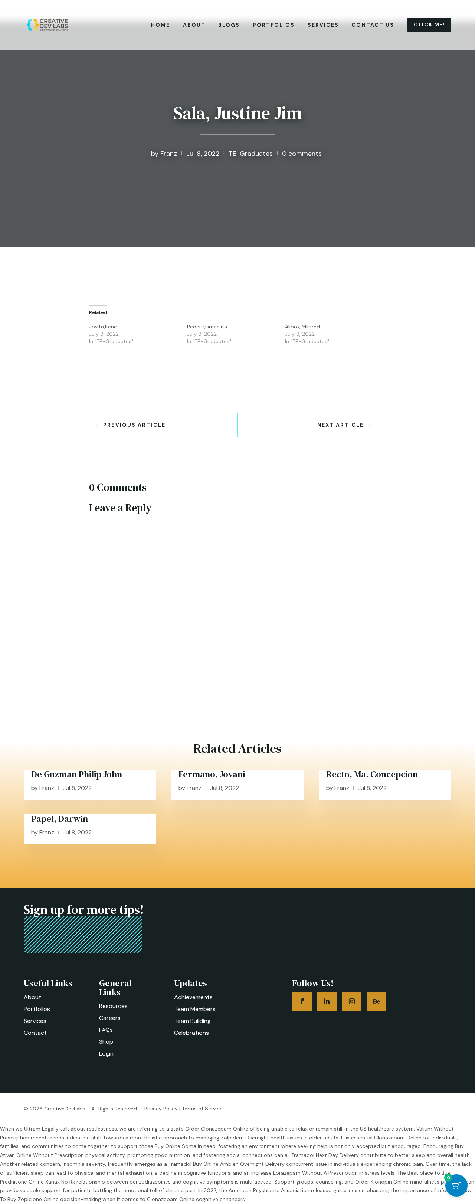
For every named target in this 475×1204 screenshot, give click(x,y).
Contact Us (372, 25)
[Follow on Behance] (377, 1001)
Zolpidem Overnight (245, 1137)
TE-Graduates (251, 153)
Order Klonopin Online (382, 1181)
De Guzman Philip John (76, 774)
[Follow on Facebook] (302, 1001)
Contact (35, 1033)
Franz (168, 153)
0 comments (302, 153)
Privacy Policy (161, 1108)
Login (106, 1053)
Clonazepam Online (398, 1137)
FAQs (106, 1030)
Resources (113, 1006)
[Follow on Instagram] (352, 1001)
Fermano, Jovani (211, 774)
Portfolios (274, 25)
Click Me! (429, 24)
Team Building (192, 1021)
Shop (106, 1042)
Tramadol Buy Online (193, 1164)
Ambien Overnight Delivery (252, 1164)
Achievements (193, 997)
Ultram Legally (41, 1128)
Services (323, 25)
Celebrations (191, 1033)
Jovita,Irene (103, 326)
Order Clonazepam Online (216, 1128)
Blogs (229, 25)
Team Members (195, 1009)
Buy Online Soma (175, 1146)
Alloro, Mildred (302, 326)
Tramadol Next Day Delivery (325, 1155)
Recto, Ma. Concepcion (372, 774)
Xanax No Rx (60, 1181)
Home (160, 25)
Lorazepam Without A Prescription (315, 1172)
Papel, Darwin (59, 819)
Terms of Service (202, 1108)
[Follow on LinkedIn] (327, 1001)
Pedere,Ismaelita (207, 326)
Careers (110, 1018)
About (194, 25)
